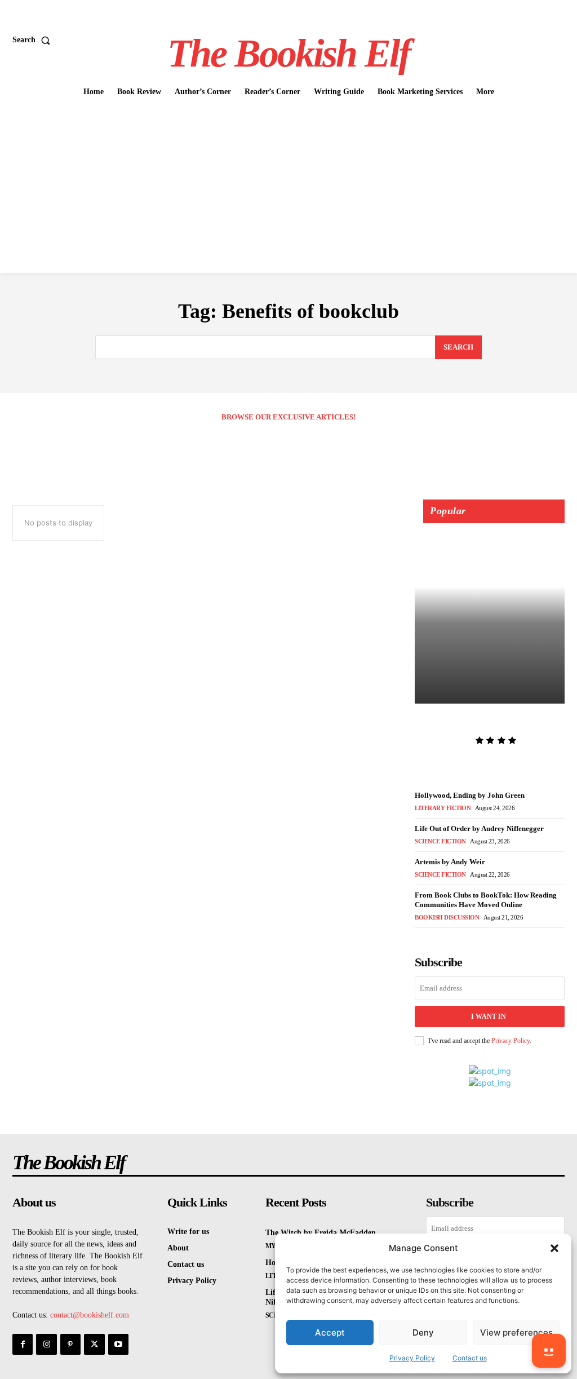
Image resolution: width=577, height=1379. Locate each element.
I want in (488, 1016)
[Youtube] (118, 1344)
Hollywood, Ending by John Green (470, 795)
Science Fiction (440, 841)
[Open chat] (549, 1351)
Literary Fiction (443, 808)
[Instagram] (46, 1344)
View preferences (516, 1332)
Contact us (469, 1358)
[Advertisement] (288, 188)
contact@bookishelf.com (89, 1315)
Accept (330, 1332)
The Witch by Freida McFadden (467, 721)
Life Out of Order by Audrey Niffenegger (479, 828)
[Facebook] (22, 1344)
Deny (423, 1332)
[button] (554, 1248)
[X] (94, 1344)
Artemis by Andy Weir (450, 862)
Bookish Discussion (447, 917)
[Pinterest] (70, 1344)
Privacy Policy (412, 1358)
